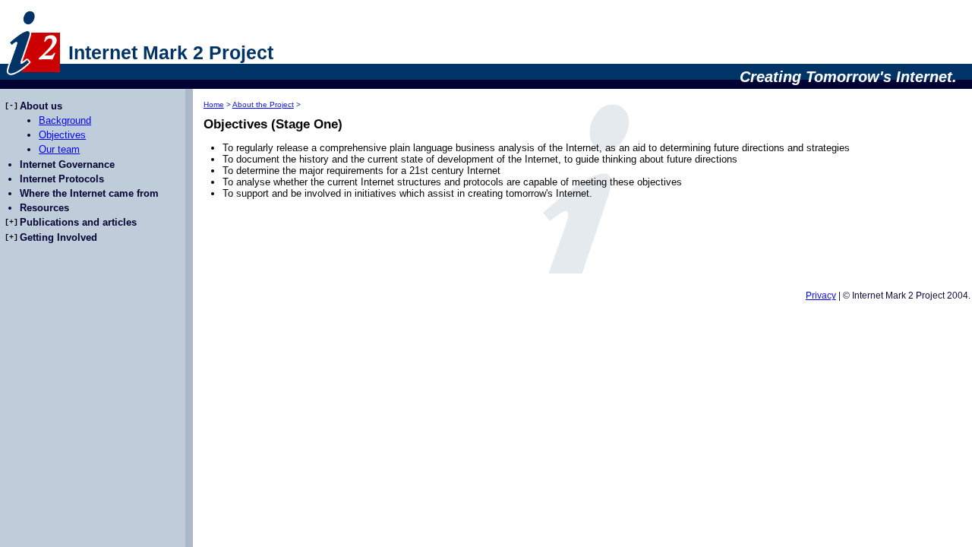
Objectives (62, 135)
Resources (44, 207)
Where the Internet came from (89, 193)
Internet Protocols (62, 179)
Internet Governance (67, 164)
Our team (59, 149)
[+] (11, 222)
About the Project (263, 104)
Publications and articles (78, 222)
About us (41, 106)
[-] (11, 106)
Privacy (821, 295)
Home (214, 104)
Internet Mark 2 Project (170, 52)
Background (65, 120)
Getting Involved (58, 237)
